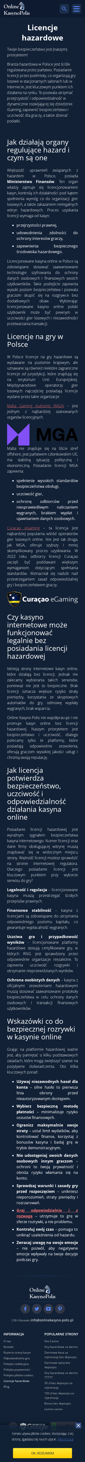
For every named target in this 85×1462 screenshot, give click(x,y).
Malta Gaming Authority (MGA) (35, 405)
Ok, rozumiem (42, 1453)
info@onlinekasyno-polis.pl (52, 1320)
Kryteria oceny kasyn (17, 1352)
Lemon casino (53, 1409)
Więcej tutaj (65, 1439)
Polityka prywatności (17, 1370)
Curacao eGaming (23, 528)
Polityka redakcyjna (16, 1364)
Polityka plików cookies (18, 1375)
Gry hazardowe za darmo (61, 1347)
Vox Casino (51, 1341)
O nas (7, 1341)
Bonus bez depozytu (57, 1403)
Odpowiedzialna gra (17, 1358)
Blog (6, 1387)
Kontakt (8, 1347)
